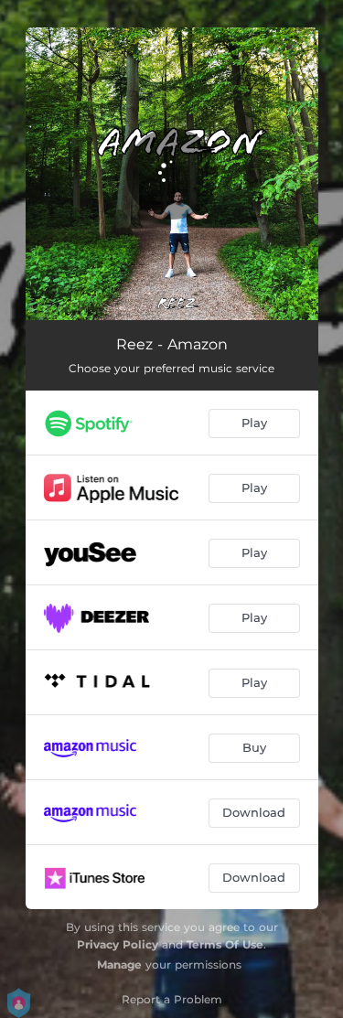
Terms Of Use (225, 944)
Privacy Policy (117, 944)
